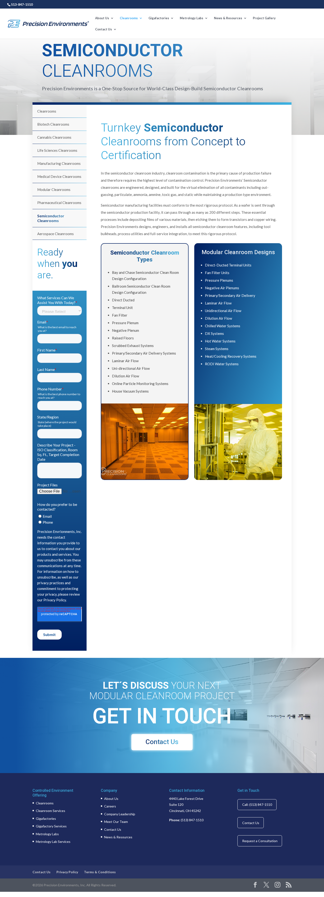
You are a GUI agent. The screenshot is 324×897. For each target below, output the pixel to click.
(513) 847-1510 (192, 820)
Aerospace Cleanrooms (55, 234)
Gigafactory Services (51, 826)
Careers (110, 806)
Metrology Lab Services (53, 842)
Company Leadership (119, 814)
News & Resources (228, 18)
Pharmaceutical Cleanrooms (59, 202)
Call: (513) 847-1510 (257, 804)
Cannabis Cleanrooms (54, 137)
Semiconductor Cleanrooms (50, 218)
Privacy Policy (67, 872)
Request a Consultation (260, 841)
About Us (102, 18)
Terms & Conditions (100, 872)
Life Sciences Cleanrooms (57, 150)
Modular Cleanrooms (53, 189)
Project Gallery (264, 18)
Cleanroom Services (50, 811)
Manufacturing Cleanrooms (59, 163)
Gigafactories (158, 18)
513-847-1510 (22, 4)
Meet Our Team (116, 822)
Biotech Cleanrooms (53, 124)
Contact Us (103, 29)
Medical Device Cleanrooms (59, 176)
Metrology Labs (191, 18)
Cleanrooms (129, 18)
